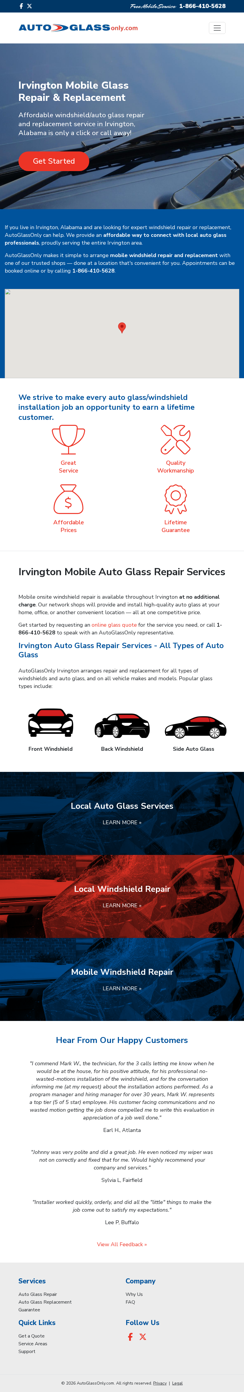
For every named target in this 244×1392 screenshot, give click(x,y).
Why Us (134, 1294)
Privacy (160, 1383)
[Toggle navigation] (217, 28)
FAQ (130, 1302)
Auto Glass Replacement (45, 1302)
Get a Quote (31, 1336)
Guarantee (29, 1310)
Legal (177, 1383)
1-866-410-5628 (202, 6)
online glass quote (114, 624)
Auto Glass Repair (37, 1294)
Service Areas (32, 1344)
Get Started (54, 161)
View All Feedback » (122, 1244)
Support (26, 1351)
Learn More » (122, 822)
